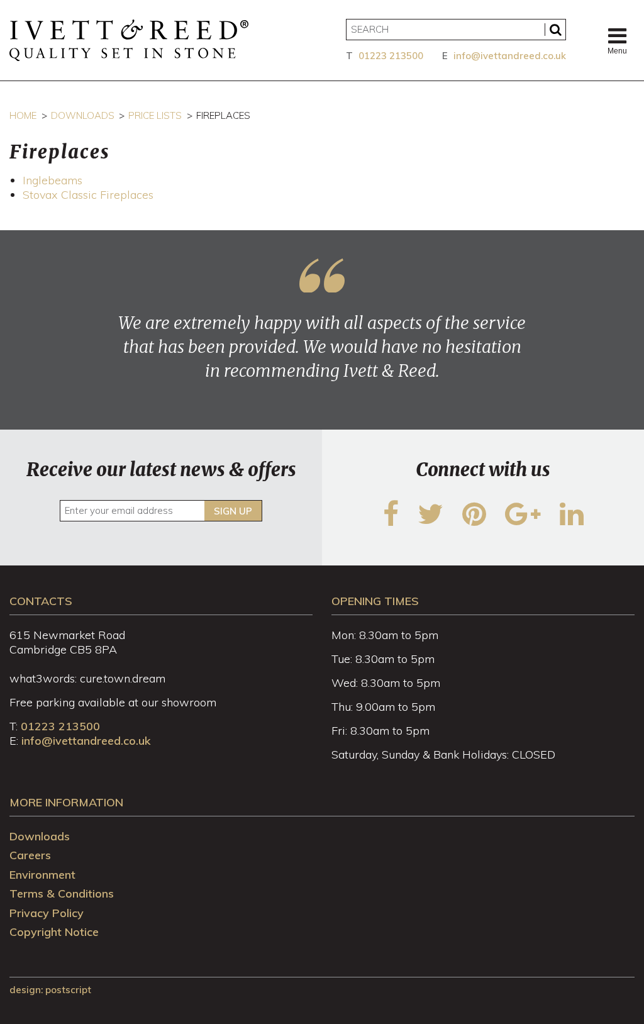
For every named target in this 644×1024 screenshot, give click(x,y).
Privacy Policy (46, 913)
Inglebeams (52, 180)
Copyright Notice (54, 932)
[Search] (555, 29)
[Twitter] (430, 522)
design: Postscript (50, 990)
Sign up (233, 511)
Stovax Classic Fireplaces (88, 194)
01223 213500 (390, 56)
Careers (30, 855)
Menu (617, 51)
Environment (42, 874)
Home (22, 115)
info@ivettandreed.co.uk (509, 56)
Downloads (82, 115)
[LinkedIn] (572, 522)
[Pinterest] (474, 522)
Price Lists (155, 115)
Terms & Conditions (61, 893)
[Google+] (523, 522)
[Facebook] (391, 522)
